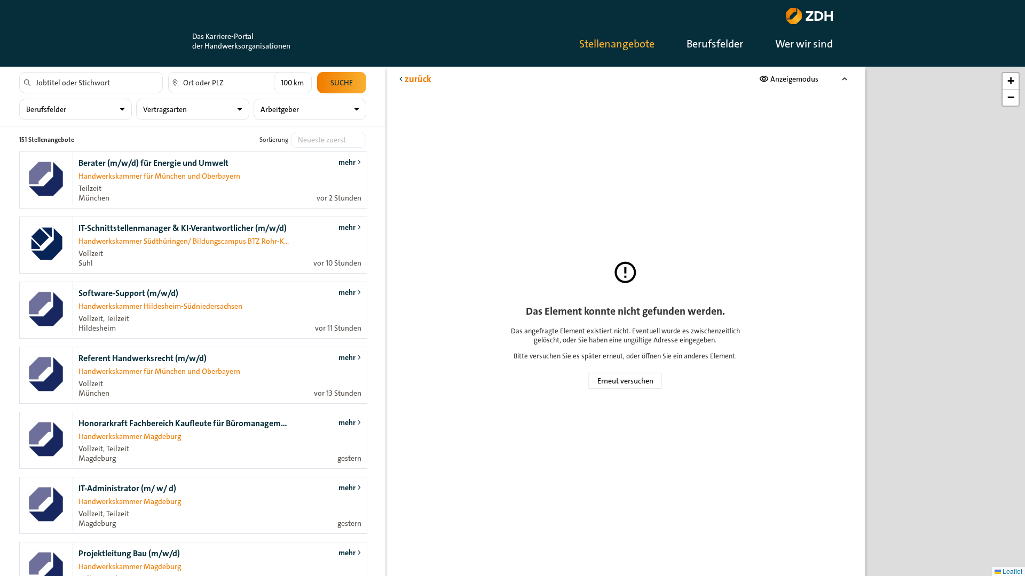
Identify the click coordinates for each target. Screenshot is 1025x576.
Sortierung (273, 139)
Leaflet (1011, 570)
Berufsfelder (715, 44)
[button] (1011, 81)
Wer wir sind (804, 44)
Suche (341, 82)
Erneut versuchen (625, 381)
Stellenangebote (617, 44)
